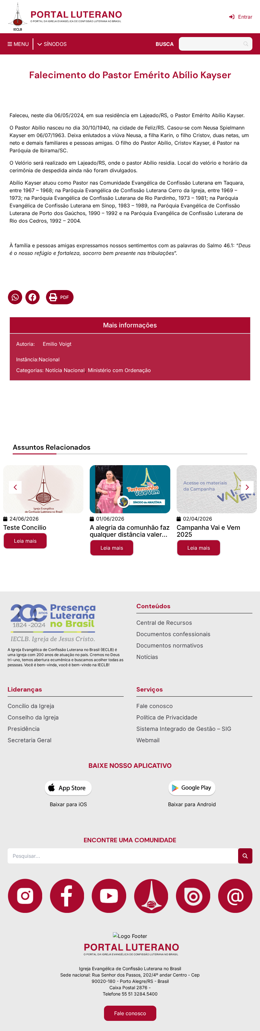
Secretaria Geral (29, 740)
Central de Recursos (164, 622)
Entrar (245, 17)
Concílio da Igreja (31, 706)
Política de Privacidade (167, 717)
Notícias (147, 657)
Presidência (24, 728)
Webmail (147, 740)
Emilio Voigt (57, 344)
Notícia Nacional (65, 370)
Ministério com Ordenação (119, 370)
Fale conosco (154, 706)
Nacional (49, 359)
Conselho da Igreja (33, 717)
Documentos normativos (169, 645)
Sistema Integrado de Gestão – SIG (183, 728)
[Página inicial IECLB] (18, 16)
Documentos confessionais (173, 634)
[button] (15, 297)
